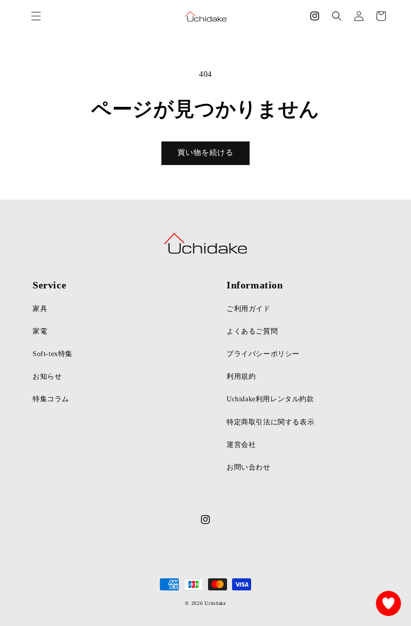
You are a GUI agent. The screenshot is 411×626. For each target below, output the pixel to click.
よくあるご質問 (252, 331)
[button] (337, 16)
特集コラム (51, 399)
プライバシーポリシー (263, 354)
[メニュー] (36, 16)
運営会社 (241, 444)
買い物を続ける (205, 152)
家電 (40, 331)
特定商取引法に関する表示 (270, 422)
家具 (40, 308)
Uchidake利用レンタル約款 (270, 399)
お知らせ (47, 376)
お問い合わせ (249, 467)
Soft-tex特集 (53, 354)
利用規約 (241, 376)
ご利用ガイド (249, 308)
